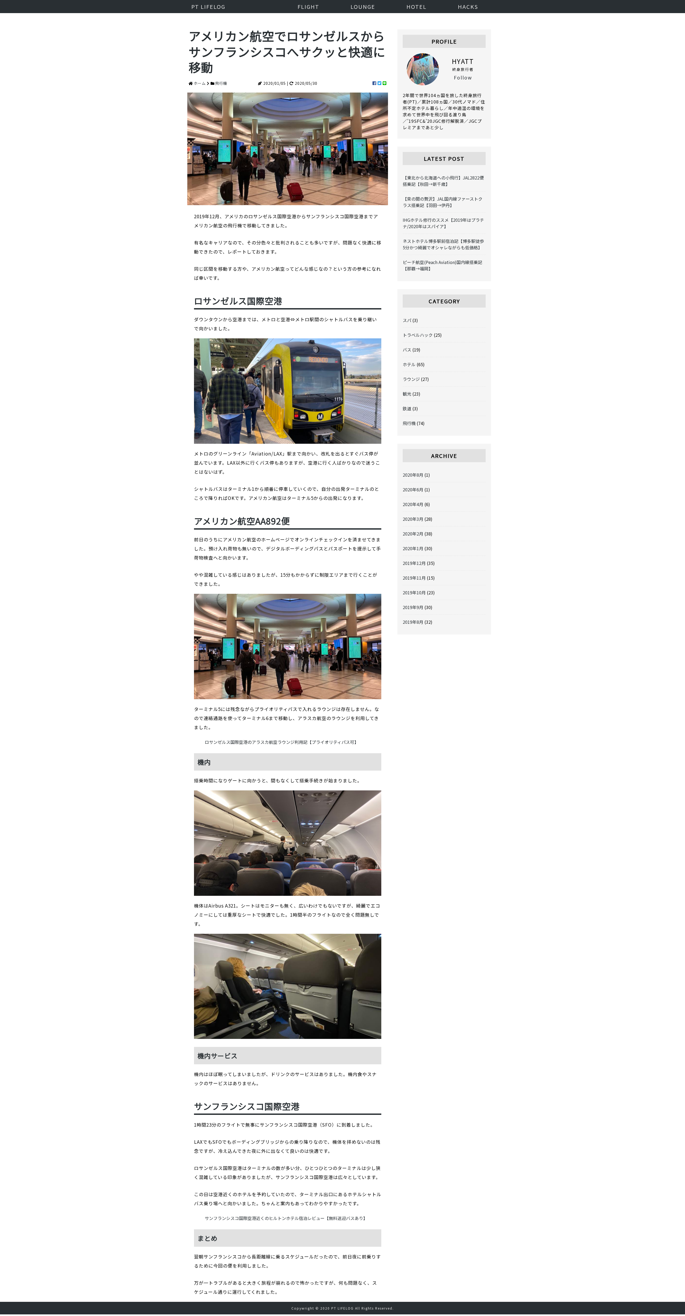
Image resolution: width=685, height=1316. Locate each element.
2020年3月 (413, 519)
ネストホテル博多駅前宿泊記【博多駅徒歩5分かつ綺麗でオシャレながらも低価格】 (443, 244)
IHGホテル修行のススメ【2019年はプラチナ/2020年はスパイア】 (443, 223)
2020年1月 (413, 548)
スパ (407, 320)
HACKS (468, 6)
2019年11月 (414, 578)
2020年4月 (413, 504)
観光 (407, 394)
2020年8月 (413, 475)
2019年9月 (413, 607)
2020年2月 (413, 533)
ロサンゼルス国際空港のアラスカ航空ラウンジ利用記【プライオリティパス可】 (282, 742)
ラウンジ (411, 379)
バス (407, 349)
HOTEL (416, 6)
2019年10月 (414, 592)
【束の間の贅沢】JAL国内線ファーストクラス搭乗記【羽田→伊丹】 (442, 202)
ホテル (409, 364)
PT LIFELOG (208, 6)
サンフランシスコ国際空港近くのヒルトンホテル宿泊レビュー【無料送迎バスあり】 (286, 1218)
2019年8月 (413, 622)
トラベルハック (418, 335)
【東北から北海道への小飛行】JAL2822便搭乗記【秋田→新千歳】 (443, 180)
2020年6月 (413, 489)
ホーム (200, 83)
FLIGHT (308, 6)
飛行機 (221, 83)
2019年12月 (414, 563)
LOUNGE (363, 6)
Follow (463, 77)
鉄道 (407, 408)
